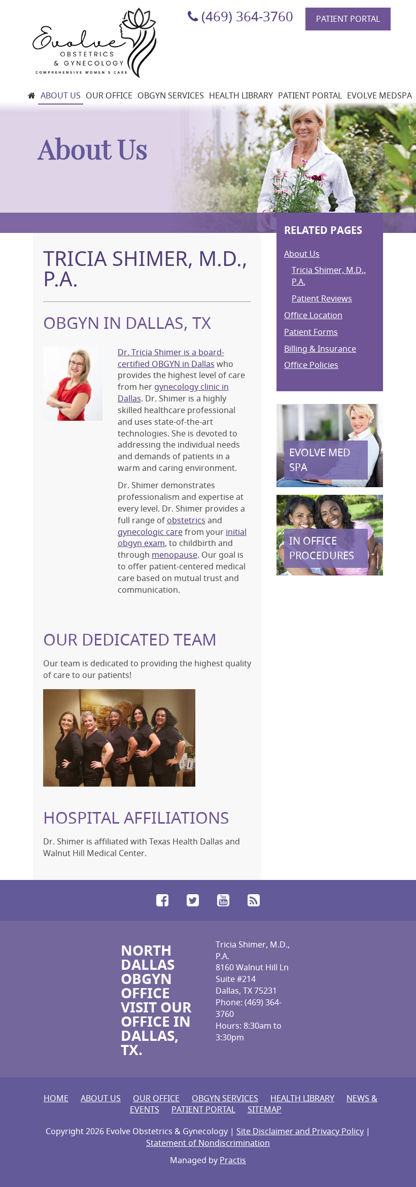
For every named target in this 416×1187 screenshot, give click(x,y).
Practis (233, 1160)
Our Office (109, 95)
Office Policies (311, 364)
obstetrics (186, 520)
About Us (61, 95)
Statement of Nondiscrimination (208, 1142)
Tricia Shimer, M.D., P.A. (329, 275)
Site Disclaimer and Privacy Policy (300, 1131)
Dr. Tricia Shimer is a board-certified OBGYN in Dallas (171, 358)
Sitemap (265, 1109)
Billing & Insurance (320, 348)
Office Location (313, 315)
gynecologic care (150, 531)
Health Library (241, 95)
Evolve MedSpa (379, 95)
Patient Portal (348, 18)
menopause (174, 554)
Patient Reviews (322, 298)
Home (56, 1098)
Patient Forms (311, 331)
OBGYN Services (170, 95)
